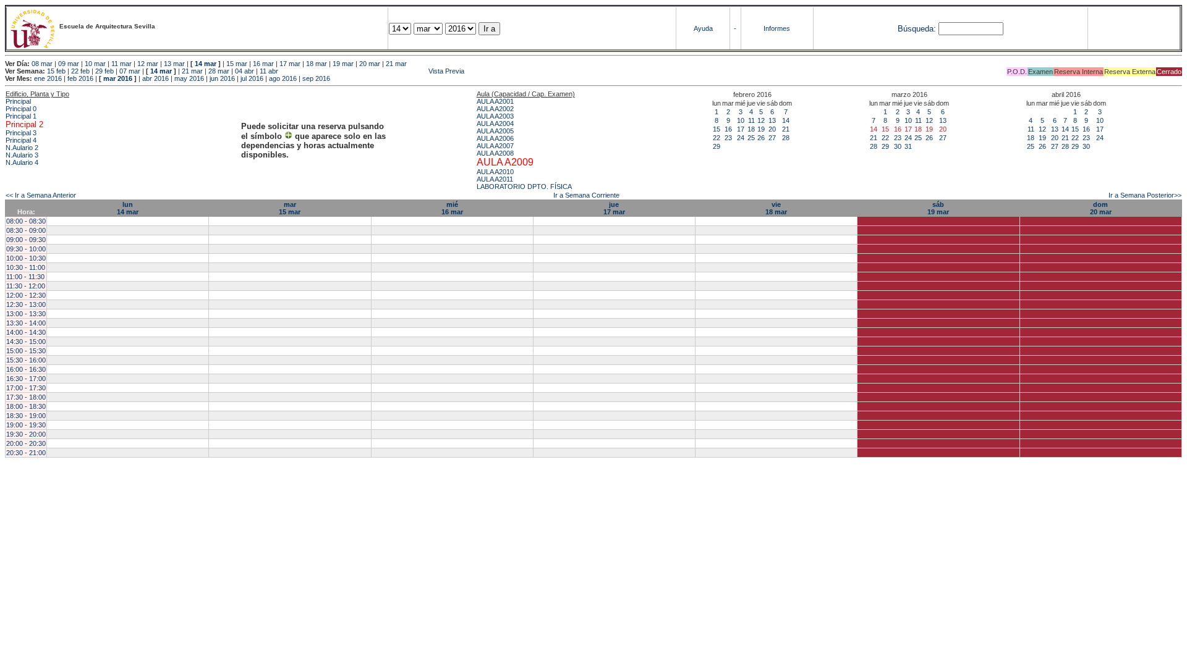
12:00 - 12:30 (26, 295)
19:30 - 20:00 (26, 434)
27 (772, 137)
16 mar (263, 63)
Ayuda (703, 28)
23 (728, 137)
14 (785, 120)
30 (897, 146)
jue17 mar (614, 208)
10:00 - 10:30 (26, 258)
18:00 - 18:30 (26, 406)
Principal (18, 101)
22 (716, 137)
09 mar (68, 63)
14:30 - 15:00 (26, 341)
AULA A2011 (495, 179)
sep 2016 (316, 78)
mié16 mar (452, 208)
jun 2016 (222, 78)
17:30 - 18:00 (26, 397)
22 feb (80, 71)
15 (716, 129)
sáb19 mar (938, 208)
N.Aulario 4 (22, 162)
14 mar (205, 63)
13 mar (174, 63)
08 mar (42, 63)
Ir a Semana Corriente (586, 195)
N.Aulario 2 (22, 147)
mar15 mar (289, 208)
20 (772, 129)
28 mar (218, 71)
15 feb (56, 71)
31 (908, 146)
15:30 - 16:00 (26, 360)
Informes (777, 28)
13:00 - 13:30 (26, 313)
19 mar (343, 63)
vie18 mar (776, 208)
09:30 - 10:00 (26, 249)
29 (716, 146)
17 (740, 129)
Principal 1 (21, 116)
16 (728, 129)
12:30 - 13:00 (26, 304)
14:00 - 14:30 (26, 332)
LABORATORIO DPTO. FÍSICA (524, 186)
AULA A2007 (495, 145)
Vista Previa (372, 71)
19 (761, 129)
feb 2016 (80, 78)
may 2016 (189, 78)
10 (740, 120)
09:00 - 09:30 (26, 239)
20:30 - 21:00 (26, 452)
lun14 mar (127, 208)
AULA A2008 (495, 153)
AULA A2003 (495, 116)
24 (740, 137)
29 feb (104, 71)
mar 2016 (117, 78)
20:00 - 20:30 (26, 443)
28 (785, 137)
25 (751, 137)
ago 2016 (283, 78)
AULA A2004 (495, 123)
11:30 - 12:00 (25, 286)
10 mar (95, 63)
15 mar (236, 63)
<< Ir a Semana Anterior (41, 195)
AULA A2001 (495, 101)
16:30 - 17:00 (26, 378)
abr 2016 (155, 78)
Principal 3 (21, 132)
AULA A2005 (495, 131)
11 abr (269, 71)
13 (772, 120)
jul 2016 (251, 78)
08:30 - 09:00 (26, 230)
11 (751, 120)
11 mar (121, 63)
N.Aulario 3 (22, 155)
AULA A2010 (495, 171)
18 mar (316, 63)
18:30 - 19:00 (26, 415)
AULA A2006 (495, 138)
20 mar (369, 63)
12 (761, 120)
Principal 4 (21, 140)
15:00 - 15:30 (26, 350)
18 (751, 129)
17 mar (289, 63)
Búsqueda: (917, 28)
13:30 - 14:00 (26, 323)
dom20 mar (1101, 208)
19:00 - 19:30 (26, 425)
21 (785, 129)
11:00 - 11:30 (25, 276)
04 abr (244, 71)
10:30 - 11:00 (25, 267)
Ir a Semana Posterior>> (1144, 195)
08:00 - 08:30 (26, 221)
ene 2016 (48, 78)
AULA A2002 (495, 108)
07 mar (129, 71)
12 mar (147, 63)
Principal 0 (21, 108)
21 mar (396, 63)
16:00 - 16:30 (26, 369)
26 (761, 137)
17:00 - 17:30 (26, 388)
